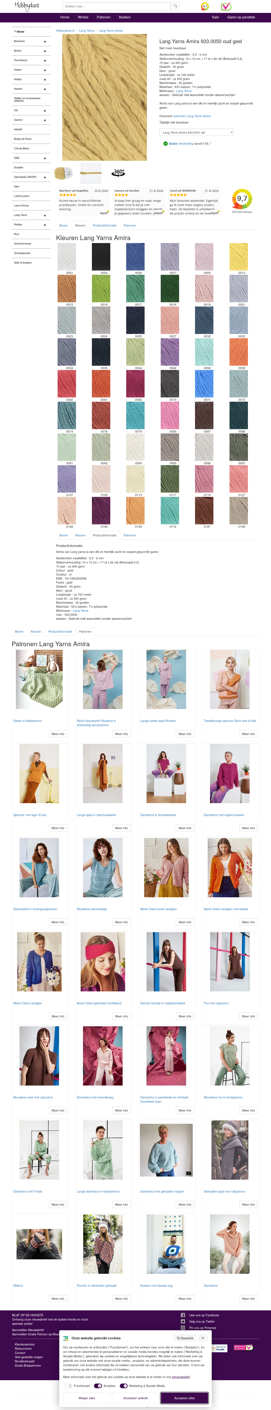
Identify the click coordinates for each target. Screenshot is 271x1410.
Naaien (18, 88)
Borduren (19, 41)
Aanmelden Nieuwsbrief (28, 1330)
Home (64, 17)
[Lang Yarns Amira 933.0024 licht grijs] (101, 320)
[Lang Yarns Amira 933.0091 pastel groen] (66, 447)
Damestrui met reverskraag (95, 1097)
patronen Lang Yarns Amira (192, 116)
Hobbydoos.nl (65, 30)
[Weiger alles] (203, 1338)
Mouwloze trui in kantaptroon (223, 1097)
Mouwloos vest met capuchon (33, 1097)
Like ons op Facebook (204, 1315)
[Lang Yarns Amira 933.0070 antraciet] (170, 383)
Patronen (104, 17)
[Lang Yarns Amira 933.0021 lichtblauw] (238, 288)
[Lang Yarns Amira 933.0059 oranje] (238, 352)
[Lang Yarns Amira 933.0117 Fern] (170, 479)
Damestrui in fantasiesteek (158, 815)
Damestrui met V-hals (27, 1191)
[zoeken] (175, 6)
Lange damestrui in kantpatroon (98, 1191)
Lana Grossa (21, 205)
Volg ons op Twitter (202, 1321)
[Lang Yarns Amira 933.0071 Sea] (204, 383)
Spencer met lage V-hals (29, 815)
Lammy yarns (21, 196)
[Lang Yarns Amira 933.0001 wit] (66, 257)
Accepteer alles (184, 1398)
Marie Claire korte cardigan (158, 909)
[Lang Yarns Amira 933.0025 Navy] (135, 320)
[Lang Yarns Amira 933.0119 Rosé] (204, 479)
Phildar (18, 224)
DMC (17, 158)
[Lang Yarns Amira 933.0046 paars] (170, 352)
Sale (215, 17)
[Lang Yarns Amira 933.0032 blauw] (204, 320)
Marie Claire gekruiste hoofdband (99, 1003)
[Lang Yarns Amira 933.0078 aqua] (135, 415)
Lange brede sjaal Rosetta (158, 721)
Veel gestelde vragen (29, 1357)
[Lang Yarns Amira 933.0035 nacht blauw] (101, 352)
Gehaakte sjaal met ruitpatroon (224, 1191)
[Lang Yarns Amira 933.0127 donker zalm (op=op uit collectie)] (238, 479)
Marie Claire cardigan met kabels (226, 909)
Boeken (125, 17)
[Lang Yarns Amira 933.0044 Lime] (135, 352)
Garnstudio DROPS (25, 177)
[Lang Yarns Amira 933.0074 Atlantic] (66, 415)
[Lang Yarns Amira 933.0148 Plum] (101, 510)
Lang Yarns (20, 215)
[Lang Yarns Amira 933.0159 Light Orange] (135, 510)
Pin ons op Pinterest (202, 1328)
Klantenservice (25, 1344)
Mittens (18, 1285)
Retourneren (23, 1348)
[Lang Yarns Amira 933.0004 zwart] (101, 257)
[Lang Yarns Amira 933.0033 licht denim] (238, 320)
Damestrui (211, 1285)
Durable (18, 167)
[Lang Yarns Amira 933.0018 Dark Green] (170, 288)
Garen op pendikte (241, 17)
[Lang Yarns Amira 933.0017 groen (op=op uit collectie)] (135, 288)
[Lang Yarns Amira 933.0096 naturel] (204, 447)
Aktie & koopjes (23, 262)
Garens (18, 119)
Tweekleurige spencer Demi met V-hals (230, 721)
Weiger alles (87, 1398)
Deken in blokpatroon (27, 721)
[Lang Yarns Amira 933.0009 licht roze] (204, 257)
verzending (181, 144)
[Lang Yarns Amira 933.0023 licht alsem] (66, 320)
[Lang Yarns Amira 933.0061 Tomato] (101, 383)
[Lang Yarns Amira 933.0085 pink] (170, 415)
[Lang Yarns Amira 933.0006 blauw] (135, 257)
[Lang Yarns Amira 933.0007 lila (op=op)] (170, 257)
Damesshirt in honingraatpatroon (35, 909)
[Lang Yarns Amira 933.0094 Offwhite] (135, 447)
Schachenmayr (22, 243)
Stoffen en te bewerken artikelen (27, 99)
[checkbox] (76, 1386)
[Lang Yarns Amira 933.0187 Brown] (204, 510)
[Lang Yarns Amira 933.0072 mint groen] (238, 383)
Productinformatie (104, 225)
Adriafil (18, 129)
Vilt (16, 110)
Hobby (18, 79)
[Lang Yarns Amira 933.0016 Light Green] (101, 288)
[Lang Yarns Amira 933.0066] (135, 383)
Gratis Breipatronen (28, 1365)
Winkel (83, 17)
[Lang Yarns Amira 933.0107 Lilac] (66, 479)
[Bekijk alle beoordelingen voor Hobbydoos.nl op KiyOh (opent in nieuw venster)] (208, 6)
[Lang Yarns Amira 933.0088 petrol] (238, 415)
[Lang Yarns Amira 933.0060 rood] (66, 383)
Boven (63, 225)
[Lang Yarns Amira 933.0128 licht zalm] (66, 510)
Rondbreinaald (25, 1361)
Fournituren (20, 60)
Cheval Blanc (21, 148)
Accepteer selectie (135, 1398)
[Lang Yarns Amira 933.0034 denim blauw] (66, 352)
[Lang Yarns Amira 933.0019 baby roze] (204, 288)
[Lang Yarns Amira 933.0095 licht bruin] (170, 447)
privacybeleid (181, 1377)
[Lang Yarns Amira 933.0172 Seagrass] (170, 510)
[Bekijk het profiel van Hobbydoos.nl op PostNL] (218, 1348)
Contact (20, 1353)
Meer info (58, 734)
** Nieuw (19, 31)
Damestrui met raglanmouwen (224, 815)
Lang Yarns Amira (111, 30)
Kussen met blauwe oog (156, 1285)
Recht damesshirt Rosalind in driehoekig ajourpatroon (96, 723)
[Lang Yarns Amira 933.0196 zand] (238, 510)
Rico (16, 234)
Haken (18, 69)
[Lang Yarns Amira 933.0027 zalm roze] (170, 320)
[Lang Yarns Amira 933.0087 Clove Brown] (204, 415)
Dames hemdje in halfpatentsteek (162, 1003)
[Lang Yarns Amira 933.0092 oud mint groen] (101, 447)
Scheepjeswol (22, 253)
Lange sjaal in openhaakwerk (96, 815)
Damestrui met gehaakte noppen (162, 1191)
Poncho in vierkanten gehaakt (97, 1285)
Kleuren (80, 225)
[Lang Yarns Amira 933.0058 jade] (204, 352)
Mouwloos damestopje (92, 909)
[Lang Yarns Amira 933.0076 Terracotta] (101, 415)
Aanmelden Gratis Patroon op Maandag (38, 1334)
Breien (18, 50)
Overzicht (187, 1338)
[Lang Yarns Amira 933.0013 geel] (238, 257)
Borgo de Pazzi (23, 138)
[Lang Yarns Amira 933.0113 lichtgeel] (135, 479)
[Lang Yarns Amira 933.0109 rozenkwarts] (101, 479)
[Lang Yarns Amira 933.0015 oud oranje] (66, 288)
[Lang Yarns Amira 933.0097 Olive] (238, 447)
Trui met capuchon (216, 1003)
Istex (16, 186)
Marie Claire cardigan (27, 1003)
